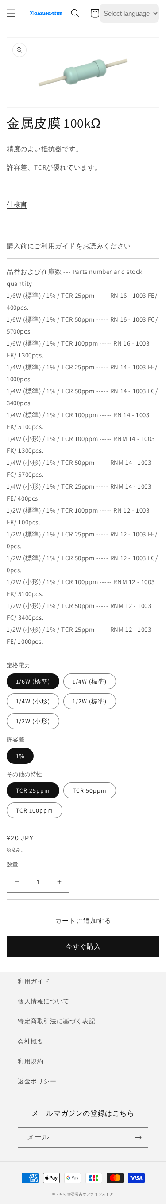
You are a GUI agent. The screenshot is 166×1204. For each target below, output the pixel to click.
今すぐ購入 (83, 946)
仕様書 (17, 204)
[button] (11, 13)
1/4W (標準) (90, 681)
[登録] (138, 1137)
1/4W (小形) (33, 701)
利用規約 (30, 1061)
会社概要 (30, 1041)
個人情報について (43, 1001)
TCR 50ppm (90, 790)
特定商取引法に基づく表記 (56, 1021)
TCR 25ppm (33, 790)
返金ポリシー (37, 1081)
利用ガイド (34, 981)
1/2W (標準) (90, 701)
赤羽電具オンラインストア (90, 1193)
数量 (13, 864)
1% (20, 756)
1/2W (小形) (33, 721)
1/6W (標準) (33, 681)
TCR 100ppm (34, 810)
